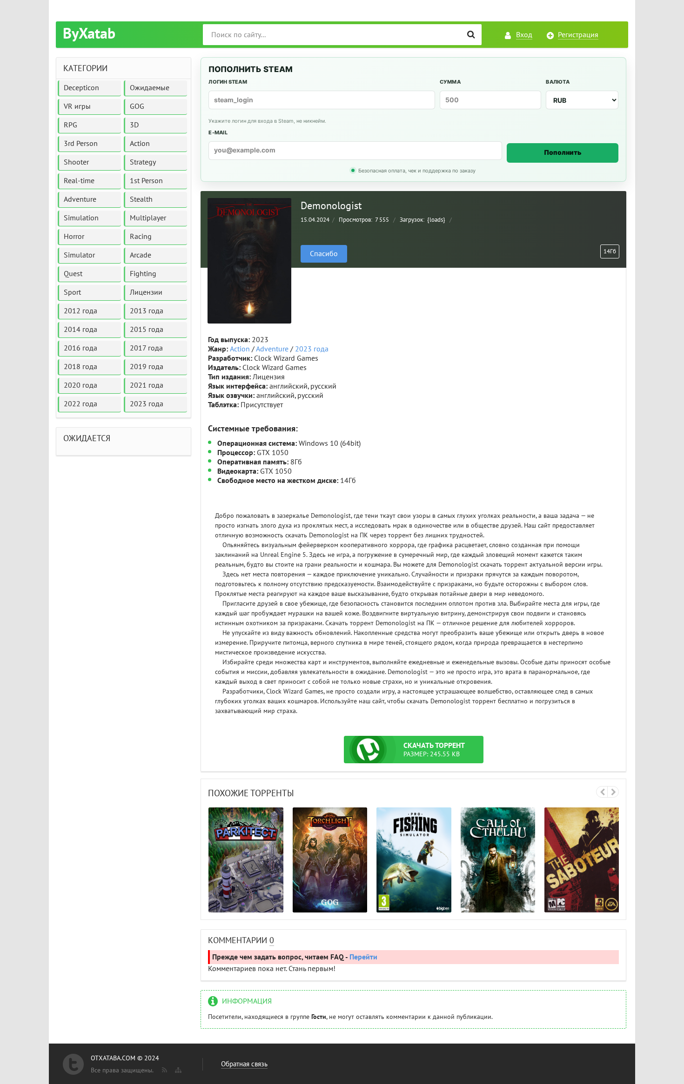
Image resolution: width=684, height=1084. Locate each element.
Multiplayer (148, 218)
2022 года (80, 404)
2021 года (146, 385)
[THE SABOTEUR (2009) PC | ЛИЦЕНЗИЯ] (581, 859)
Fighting (143, 274)
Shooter (76, 162)
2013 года (146, 311)
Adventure (272, 349)
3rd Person (81, 143)
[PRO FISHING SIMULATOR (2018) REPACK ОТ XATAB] (413, 859)
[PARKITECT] (245, 859)
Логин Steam (227, 82)
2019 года (146, 367)
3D (134, 125)
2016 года (80, 348)
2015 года (146, 329)
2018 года (80, 367)
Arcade (140, 255)
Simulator (79, 255)
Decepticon (81, 88)
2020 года (80, 385)
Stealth (141, 199)
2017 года (146, 348)
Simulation (81, 218)
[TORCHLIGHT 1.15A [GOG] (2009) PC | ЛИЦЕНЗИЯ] (330, 859)
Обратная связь (244, 1064)
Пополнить (563, 152)
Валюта (557, 82)
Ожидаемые (149, 88)
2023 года (312, 349)
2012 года (80, 311)
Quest (73, 274)
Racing (141, 236)
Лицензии (146, 292)
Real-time (79, 181)
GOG (137, 106)
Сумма (450, 82)
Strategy (143, 162)
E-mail (217, 132)
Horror (74, 236)
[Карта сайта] (177, 1068)
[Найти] (471, 34)
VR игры (77, 106)
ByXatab (89, 34)
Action (240, 349)
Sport (72, 292)
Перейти (363, 957)
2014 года (80, 329)
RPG (70, 125)
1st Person (146, 181)
